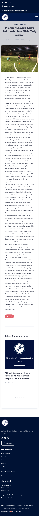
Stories (3, 466)
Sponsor (3, 463)
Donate (9, 443)
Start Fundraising (6, 460)
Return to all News (20, 24)
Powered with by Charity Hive (11, 511)
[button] (15, 397)
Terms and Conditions (15, 505)
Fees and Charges (28, 505)
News (3, 476)
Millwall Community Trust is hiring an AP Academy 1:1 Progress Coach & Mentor (17, 376)
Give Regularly (5, 453)
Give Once (4, 457)
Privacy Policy (5, 505)
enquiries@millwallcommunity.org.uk (15, 10)
